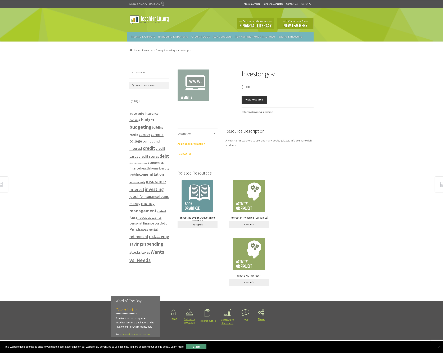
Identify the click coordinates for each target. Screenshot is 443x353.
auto (133, 113)
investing (154, 189)
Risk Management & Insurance (255, 36)
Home (137, 50)
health (145, 168)
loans (164, 196)
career (144, 134)
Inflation (156, 174)
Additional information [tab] (191, 143)
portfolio (161, 223)
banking (135, 120)
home (154, 168)
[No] (438, 347)
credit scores (149, 156)
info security (137, 182)
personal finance (141, 223)
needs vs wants (149, 217)
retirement (138, 236)
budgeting (140, 127)
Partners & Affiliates (273, 3)
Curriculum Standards (227, 321)
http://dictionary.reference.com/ (137, 334)
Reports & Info (207, 320)
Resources (147, 50)
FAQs (245, 319)
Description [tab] (184, 133)
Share (261, 319)
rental (153, 229)
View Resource (254, 99)
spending (153, 244)
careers (157, 134)
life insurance (148, 196)
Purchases (138, 229)
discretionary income (138, 163)
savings (136, 244)
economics (156, 162)
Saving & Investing (290, 36)
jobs (133, 196)
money (134, 203)
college (135, 141)
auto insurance (148, 114)
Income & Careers (143, 36)
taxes (145, 252)
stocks (135, 252)
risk (152, 236)
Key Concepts (222, 36)
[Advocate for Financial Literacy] (255, 23)
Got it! (196, 346)
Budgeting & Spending (173, 36)
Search (304, 3)
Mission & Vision (252, 3)
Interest (136, 189)
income (142, 174)
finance (134, 168)
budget (148, 119)
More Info (197, 224)
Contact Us (292, 3)
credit (149, 148)
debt (164, 156)
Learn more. (177, 346)
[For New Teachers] (295, 23)
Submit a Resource (189, 321)
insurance (156, 181)
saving (162, 236)
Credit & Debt (200, 36)
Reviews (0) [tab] (184, 153)
